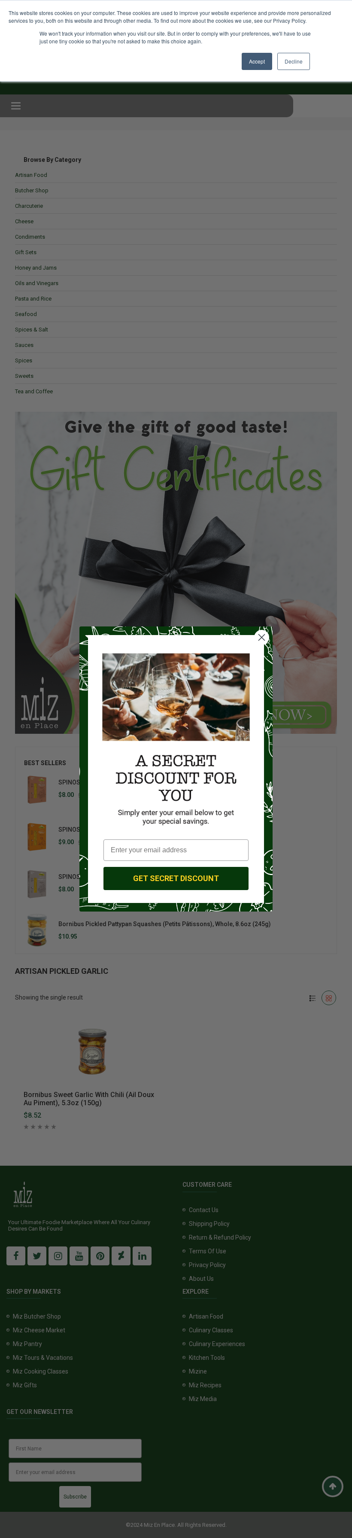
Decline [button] (294, 61)
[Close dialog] (261, 637)
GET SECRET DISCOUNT (176, 878)
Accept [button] (257, 61)
